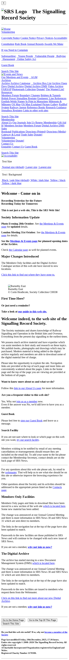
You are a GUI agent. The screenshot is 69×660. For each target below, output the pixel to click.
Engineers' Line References (51, 98)
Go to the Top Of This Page (42, 620)
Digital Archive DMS (35, 86)
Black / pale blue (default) (15, 180)
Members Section (13, 125)
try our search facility (28, 439)
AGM (33, 77)
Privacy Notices (45, 38)
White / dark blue (39, 180)
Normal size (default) (12, 167)
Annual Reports (35, 44)
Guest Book (7, 65)
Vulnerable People (44, 56)
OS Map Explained (31, 104)
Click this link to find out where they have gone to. (28, 274)
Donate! (41, 89)
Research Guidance (56, 107)
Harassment (8, 59)
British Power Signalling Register (19, 98)
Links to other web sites (35, 110)
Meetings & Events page (24, 241)
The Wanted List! (55, 89)
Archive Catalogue (20, 83)
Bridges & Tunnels (51, 95)
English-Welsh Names (13, 101)
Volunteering (8, 32)
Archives (6, 80)
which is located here (54, 506)
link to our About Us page (27, 388)
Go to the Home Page (13, 620)
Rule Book (20, 44)
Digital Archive (16, 86)
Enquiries (6, 146)
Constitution (7, 44)
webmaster (10, 472)
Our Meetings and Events (14, 77)
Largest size (44, 167)
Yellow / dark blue (11, 183)
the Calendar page (18, 249)
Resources (6, 92)
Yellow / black (57, 180)
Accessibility (60, 38)
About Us (6, 122)
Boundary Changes (30, 95)
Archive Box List (41, 83)
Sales (4, 128)
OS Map (16, 104)
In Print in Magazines (36, 101)
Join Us (31, 122)
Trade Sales (27, 134)
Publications (18, 131)
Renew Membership (46, 122)
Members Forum (10, 95)
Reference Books (36, 107)
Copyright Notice (10, 38)
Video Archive (55, 86)
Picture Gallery (50, 104)
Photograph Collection (24, 89)
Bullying (60, 56)
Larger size (31, 167)
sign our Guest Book (32, 420)
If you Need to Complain (14, 50)
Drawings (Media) (56, 131)
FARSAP (6, 89)
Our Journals (19, 122)
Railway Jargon (18, 107)
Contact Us (7, 143)
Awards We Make (53, 44)
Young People (25, 56)
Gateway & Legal (10, 134)
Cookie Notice (28, 38)
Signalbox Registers (11, 110)
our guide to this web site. (32, 311)
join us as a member (26, 401)
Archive (5, 83)
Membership (8, 119)
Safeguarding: (8, 56)
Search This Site (10, 71)
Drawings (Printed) (36, 131)
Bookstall (6, 131)
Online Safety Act (26, 59)
